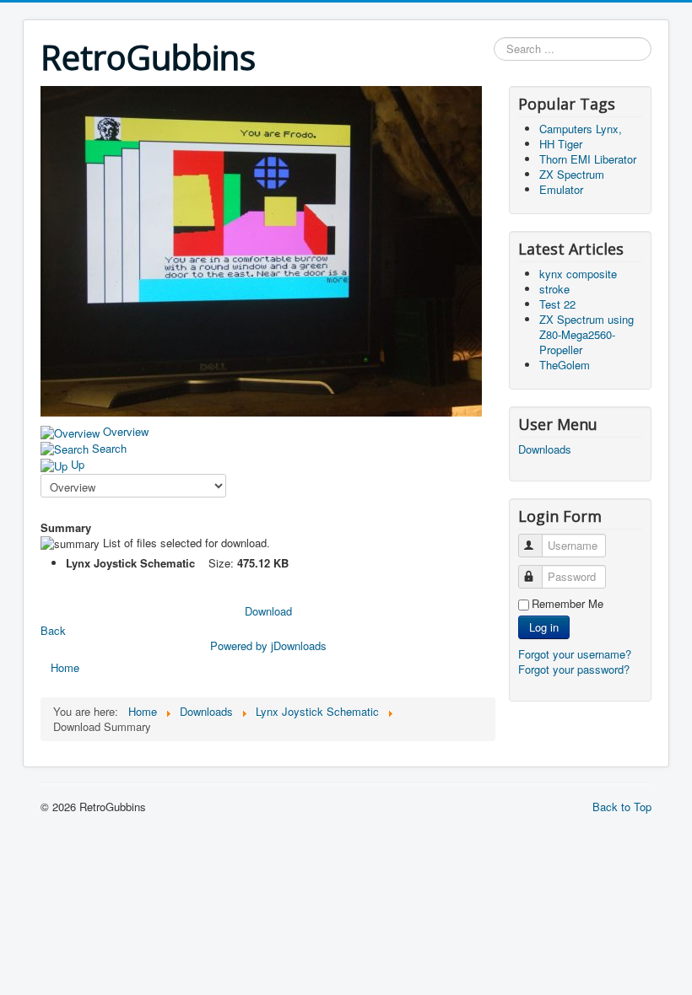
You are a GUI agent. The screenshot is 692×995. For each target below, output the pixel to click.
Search (109, 448)
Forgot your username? (574, 654)
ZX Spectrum (571, 174)
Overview (126, 431)
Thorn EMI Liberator (587, 159)
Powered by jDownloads (268, 645)
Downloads (544, 449)
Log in (544, 627)
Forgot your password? (574, 669)
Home (65, 667)
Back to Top (621, 807)
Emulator (561, 189)
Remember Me (567, 603)
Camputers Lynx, (580, 129)
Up (77, 464)
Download (268, 611)
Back (53, 630)
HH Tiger (560, 144)
